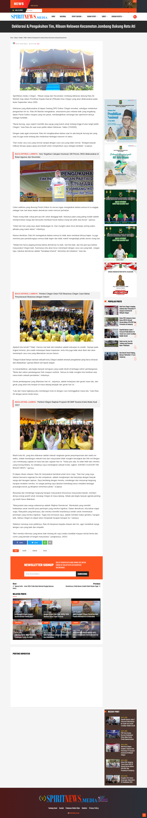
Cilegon (24, 551)
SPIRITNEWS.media (74, 813)
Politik (45, 551)
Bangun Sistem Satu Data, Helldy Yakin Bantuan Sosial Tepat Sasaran (56, 615)
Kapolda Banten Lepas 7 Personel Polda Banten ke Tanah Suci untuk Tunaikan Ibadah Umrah (127, 333)
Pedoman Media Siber (73, 808)
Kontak (61, 808)
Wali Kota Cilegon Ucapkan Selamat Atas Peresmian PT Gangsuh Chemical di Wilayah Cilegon (127, 309)
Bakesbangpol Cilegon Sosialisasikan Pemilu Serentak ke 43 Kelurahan (85, 615)
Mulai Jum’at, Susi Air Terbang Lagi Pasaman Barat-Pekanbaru (126, 343)
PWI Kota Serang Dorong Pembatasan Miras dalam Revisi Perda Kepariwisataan (127, 736)
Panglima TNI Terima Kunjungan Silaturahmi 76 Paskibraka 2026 (128, 780)
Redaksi (84, 808)
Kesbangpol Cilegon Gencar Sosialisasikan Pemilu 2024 (23, 615)
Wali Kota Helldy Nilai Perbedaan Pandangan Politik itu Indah (25, 636)
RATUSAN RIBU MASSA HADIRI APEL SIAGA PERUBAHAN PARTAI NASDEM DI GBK (85, 635)
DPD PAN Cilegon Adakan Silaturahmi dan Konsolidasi (56, 636)
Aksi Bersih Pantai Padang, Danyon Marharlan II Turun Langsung (127, 355)
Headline (35, 551)
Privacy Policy (94, 808)
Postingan (30, 10)
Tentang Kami (52, 808)
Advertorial (47, 602)
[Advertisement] (56, 274)
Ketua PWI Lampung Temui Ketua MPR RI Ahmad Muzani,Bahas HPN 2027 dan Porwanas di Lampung (127, 321)
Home (53, 16)
